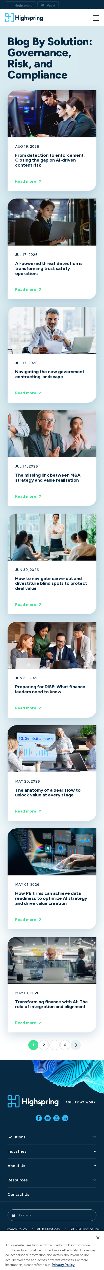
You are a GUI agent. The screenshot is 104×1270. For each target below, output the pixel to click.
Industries (17, 1151)
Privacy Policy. (63, 1265)
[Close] (97, 1237)
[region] (52, 1250)
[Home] (24, 17)
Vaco (51, 5)
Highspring (23, 5)
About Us (16, 1166)
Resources (18, 1180)
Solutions (16, 1137)
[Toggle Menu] (96, 17)
